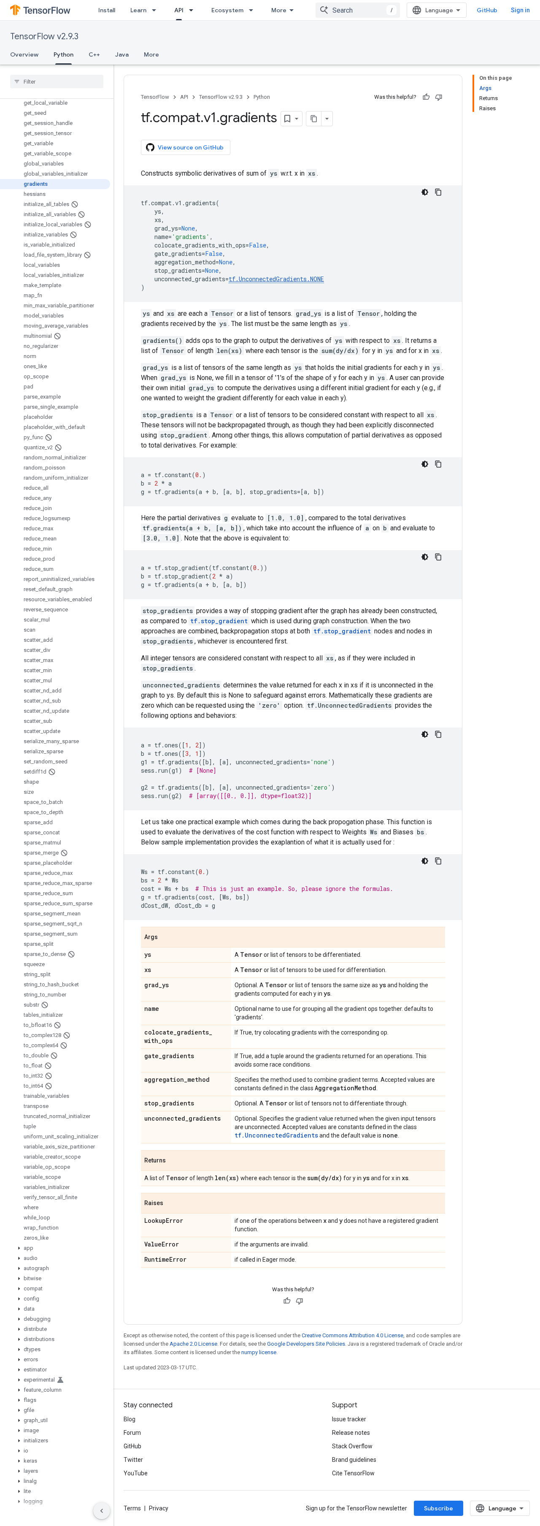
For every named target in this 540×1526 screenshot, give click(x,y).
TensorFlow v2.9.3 (44, 36)
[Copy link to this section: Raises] (171, 1204)
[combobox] (358, 10)
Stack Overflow (352, 1446)
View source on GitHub (191, 147)
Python (63, 54)
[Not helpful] (438, 97)
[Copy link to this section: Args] (166, 938)
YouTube (136, 1473)
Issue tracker (349, 1419)
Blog (129, 1419)
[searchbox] (56, 81)
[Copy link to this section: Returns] (174, 1161)
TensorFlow (155, 97)
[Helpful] (426, 97)
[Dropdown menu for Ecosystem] (253, 10)
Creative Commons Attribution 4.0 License (352, 1335)
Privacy (158, 1508)
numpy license (258, 1352)
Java (122, 54)
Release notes (351, 1432)
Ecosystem (227, 10)
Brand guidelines (354, 1459)
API (179, 10)
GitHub (487, 10)
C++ (94, 54)
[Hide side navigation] (101, 1510)
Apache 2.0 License (193, 1344)
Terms (132, 1508)
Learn (138, 10)
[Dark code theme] (425, 192)
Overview (24, 54)
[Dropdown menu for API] (194, 10)
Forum (132, 1432)
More (278, 10)
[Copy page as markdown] (313, 118)
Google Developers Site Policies (306, 1344)
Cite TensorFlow (353, 1473)
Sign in (520, 10)
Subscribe (438, 1508)
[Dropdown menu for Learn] (156, 10)
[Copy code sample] (438, 192)
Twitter (133, 1459)
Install (106, 10)
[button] (55, 1248)
